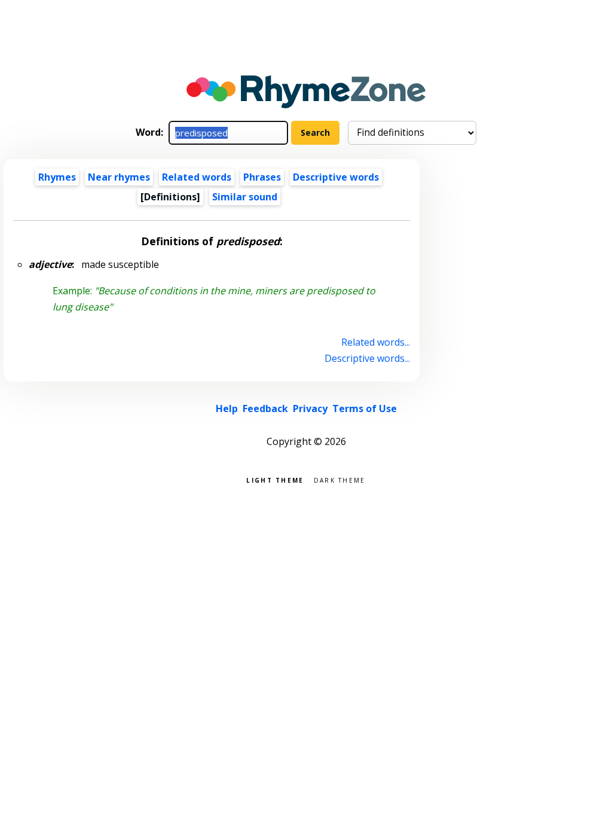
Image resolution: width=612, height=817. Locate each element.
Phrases (262, 177)
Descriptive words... (367, 358)
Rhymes (57, 177)
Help (227, 408)
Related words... (375, 342)
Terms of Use (364, 408)
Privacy (310, 408)
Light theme (275, 479)
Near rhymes (119, 177)
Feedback (265, 408)
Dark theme (340, 479)
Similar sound (244, 196)
